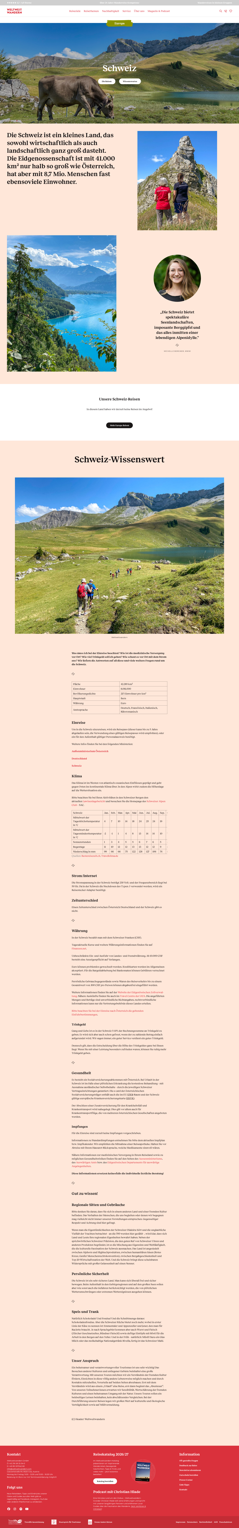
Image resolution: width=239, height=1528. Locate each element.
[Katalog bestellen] (143, 1472)
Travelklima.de (109, 855)
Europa (120, 23)
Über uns (139, 10)
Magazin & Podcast (159, 10)
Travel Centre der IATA (132, 995)
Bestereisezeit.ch (91, 855)
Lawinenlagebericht (94, 801)
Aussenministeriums (150, 1158)
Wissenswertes (130, 81)
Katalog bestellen (105, 1481)
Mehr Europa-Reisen (119, 425)
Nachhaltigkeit (110, 10)
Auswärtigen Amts (86, 1162)
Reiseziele (75, 10)
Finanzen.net (79, 948)
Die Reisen (107, 81)
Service (126, 10)
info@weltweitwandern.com (19, 1469)
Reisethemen (91, 10)
